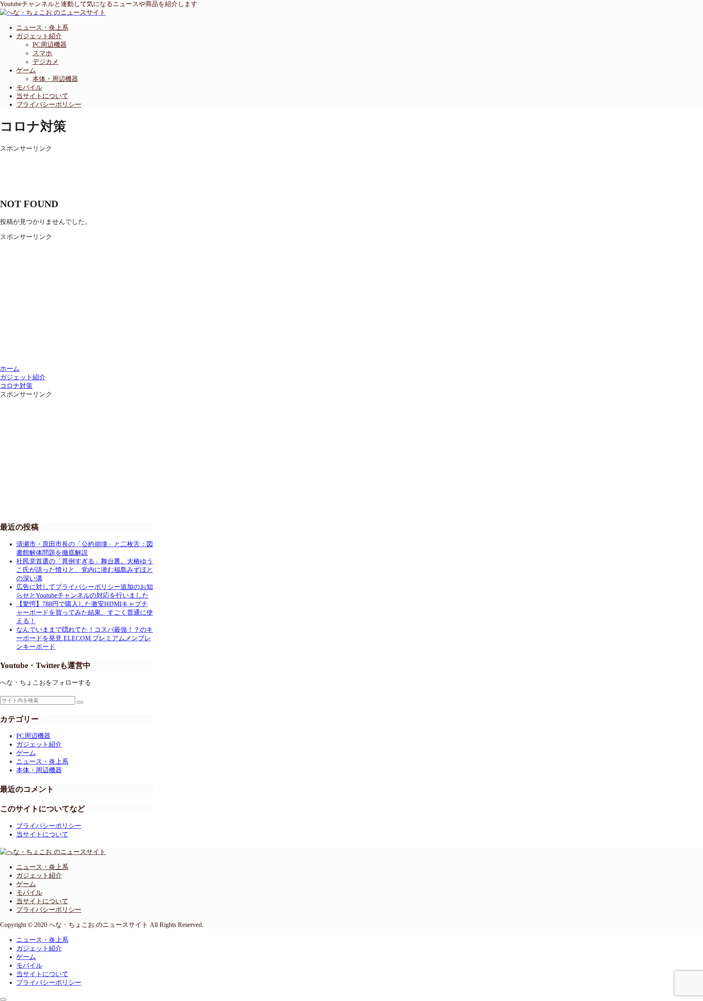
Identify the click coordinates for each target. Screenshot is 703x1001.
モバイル (29, 892)
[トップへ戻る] (3, 999)
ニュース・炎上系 (42, 866)
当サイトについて (42, 834)
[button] (80, 702)
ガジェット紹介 (39, 875)
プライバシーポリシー (48, 825)
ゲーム (26, 884)
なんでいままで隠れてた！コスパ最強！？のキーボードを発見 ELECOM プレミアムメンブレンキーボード (84, 638)
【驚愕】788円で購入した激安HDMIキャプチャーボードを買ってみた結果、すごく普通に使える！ (84, 612)
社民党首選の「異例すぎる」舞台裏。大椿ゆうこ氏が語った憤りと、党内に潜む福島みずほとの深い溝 (84, 570)
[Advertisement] (175, 171)
